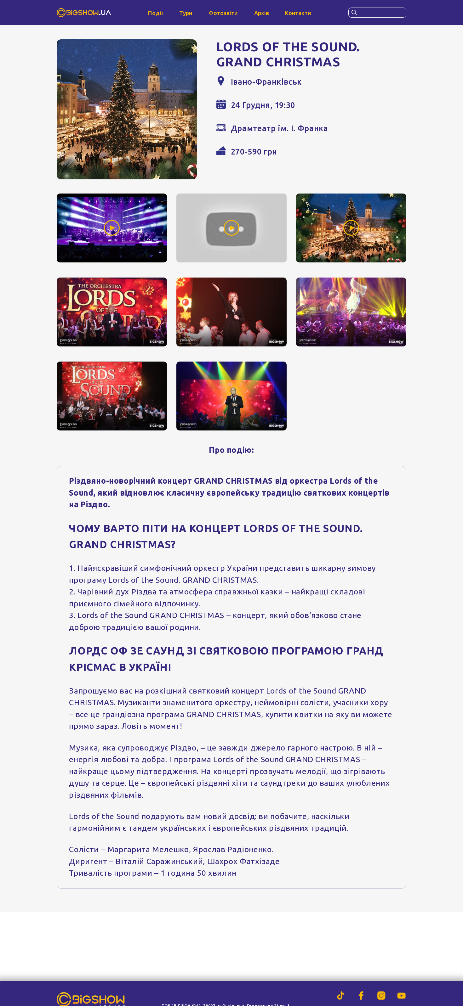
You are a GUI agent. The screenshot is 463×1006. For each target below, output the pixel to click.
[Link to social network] (341, 995)
